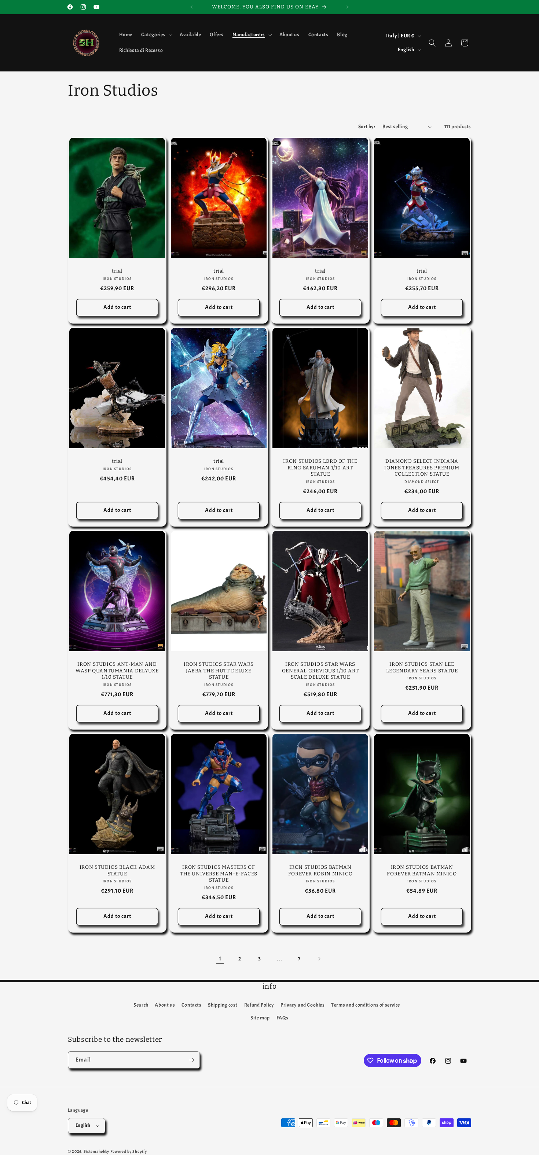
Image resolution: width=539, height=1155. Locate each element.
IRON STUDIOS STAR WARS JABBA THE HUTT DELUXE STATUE (219, 670)
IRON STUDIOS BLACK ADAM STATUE (117, 870)
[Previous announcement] (191, 7)
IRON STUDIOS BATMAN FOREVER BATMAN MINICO (421, 870)
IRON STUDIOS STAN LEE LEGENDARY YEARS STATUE (422, 667)
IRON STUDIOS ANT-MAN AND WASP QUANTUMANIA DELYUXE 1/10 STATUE (117, 670)
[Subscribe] (191, 1060)
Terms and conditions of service (365, 1004)
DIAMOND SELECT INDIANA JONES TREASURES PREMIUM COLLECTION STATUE (421, 467)
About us (165, 1004)
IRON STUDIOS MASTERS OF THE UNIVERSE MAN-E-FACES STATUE (218, 873)
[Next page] (319, 959)
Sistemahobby (96, 1151)
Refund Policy (259, 1004)
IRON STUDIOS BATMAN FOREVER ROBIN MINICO (320, 870)
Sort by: (366, 126)
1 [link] (220, 958)
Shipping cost (223, 1004)
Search (140, 1004)
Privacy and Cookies (302, 1004)
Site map (260, 1018)
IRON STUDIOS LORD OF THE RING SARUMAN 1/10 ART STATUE (320, 467)
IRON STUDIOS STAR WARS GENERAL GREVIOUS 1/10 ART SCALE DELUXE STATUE (320, 670)
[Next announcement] (348, 7)
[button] (156, 35)
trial (117, 271)
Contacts (192, 1004)
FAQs (282, 1018)
